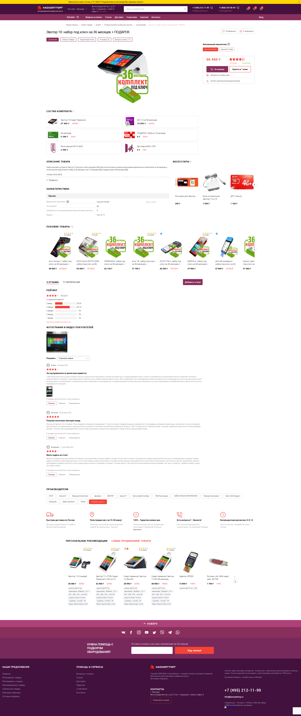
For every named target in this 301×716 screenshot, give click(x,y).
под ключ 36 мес (210, 49)
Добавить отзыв (193, 282)
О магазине (132, 17)
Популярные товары (12, 677)
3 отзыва (206, 235)
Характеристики (87, 39)
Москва (80, 9)
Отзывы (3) (104, 39)
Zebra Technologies (233, 496)
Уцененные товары (11, 689)
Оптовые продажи (11, 696)
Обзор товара (68, 39)
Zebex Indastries (69, 502)
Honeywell (52, 502)
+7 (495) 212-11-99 (200, 7)
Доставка (119, 17)
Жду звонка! (194, 650)
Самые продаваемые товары (131, 540)
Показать (50, 358)
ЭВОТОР (110, 496)
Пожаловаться (74, 403)
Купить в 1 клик (240, 69)
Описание (52, 39)
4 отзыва (95, 235)
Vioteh (83, 502)
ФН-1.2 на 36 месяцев (147, 120)
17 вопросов (71, 282)
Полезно (51, 403)
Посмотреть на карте (161, 700)
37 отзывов (115, 550)
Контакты (156, 17)
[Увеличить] (122, 77)
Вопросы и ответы (94, 17)
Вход (261, 17)
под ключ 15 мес (227, 49)
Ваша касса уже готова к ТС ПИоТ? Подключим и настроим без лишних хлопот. (38, 1)
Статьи (108, 17)
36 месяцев (66, 133)
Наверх (152, 623)
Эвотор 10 (101, 215)
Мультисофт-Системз (141, 496)
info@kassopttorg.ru (200, 11)
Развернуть (53, 180)
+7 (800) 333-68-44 (227, 7)
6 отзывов (150, 235)
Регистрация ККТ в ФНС (72, 146)
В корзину (219, 69)
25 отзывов (87, 550)
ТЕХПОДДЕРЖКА (225, 11)
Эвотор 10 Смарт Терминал (73, 120)
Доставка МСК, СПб (146, 146)
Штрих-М (62, 496)
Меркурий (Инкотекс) (80, 496)
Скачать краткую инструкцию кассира (225, 81)
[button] (254, 184)
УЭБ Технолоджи (161, 496)
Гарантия (144, 17)
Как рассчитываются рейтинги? (58, 322)
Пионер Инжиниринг (211, 496)
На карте (103, 11)
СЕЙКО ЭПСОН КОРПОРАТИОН (185, 496)
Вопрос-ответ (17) (123, 39)
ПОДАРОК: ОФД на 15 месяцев (151, 133)
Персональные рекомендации (86, 540)
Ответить (62, 403)
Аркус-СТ (123, 496)
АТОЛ (51, 496)
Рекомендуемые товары (13, 685)
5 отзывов (67, 235)
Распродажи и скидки (12, 681)
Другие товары (151, 202)
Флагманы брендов (11, 692)
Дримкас (97, 496)
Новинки (6, 674)
